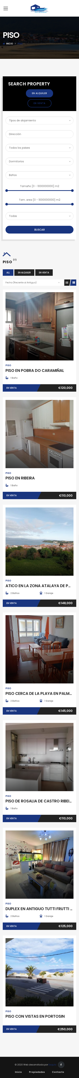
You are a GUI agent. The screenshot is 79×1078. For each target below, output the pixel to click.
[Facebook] (61, 1064)
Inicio (9, 43)
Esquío (52, 1064)
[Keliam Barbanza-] (40, 8)
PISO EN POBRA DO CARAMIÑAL (35, 370)
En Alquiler (39, 93)
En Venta (40, 103)
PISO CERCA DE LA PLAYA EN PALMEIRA (42, 693)
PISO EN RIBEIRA (20, 478)
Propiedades (37, 1072)
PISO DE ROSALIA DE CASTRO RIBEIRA (40, 801)
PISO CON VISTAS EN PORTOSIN (35, 1016)
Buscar (39, 230)
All (8, 272)
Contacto (58, 1072)
